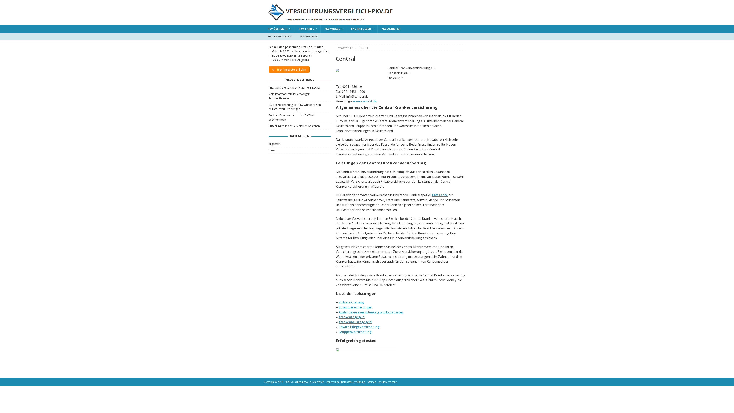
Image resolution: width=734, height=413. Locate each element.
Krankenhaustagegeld (355, 322)
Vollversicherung (351, 302)
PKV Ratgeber (361, 29)
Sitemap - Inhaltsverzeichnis (382, 382)
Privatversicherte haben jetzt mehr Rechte (295, 87)
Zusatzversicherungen (355, 307)
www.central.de (365, 101)
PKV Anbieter (390, 29)
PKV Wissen (332, 29)
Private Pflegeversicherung (359, 327)
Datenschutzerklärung (353, 382)
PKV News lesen (308, 36)
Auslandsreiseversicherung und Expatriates (371, 312)
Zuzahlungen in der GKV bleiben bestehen (294, 126)
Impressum (332, 382)
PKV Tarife (306, 29)
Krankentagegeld (352, 317)
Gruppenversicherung (355, 332)
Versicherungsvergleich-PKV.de (307, 382)
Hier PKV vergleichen (280, 36)
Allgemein (275, 144)
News (272, 150)
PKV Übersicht (278, 29)
